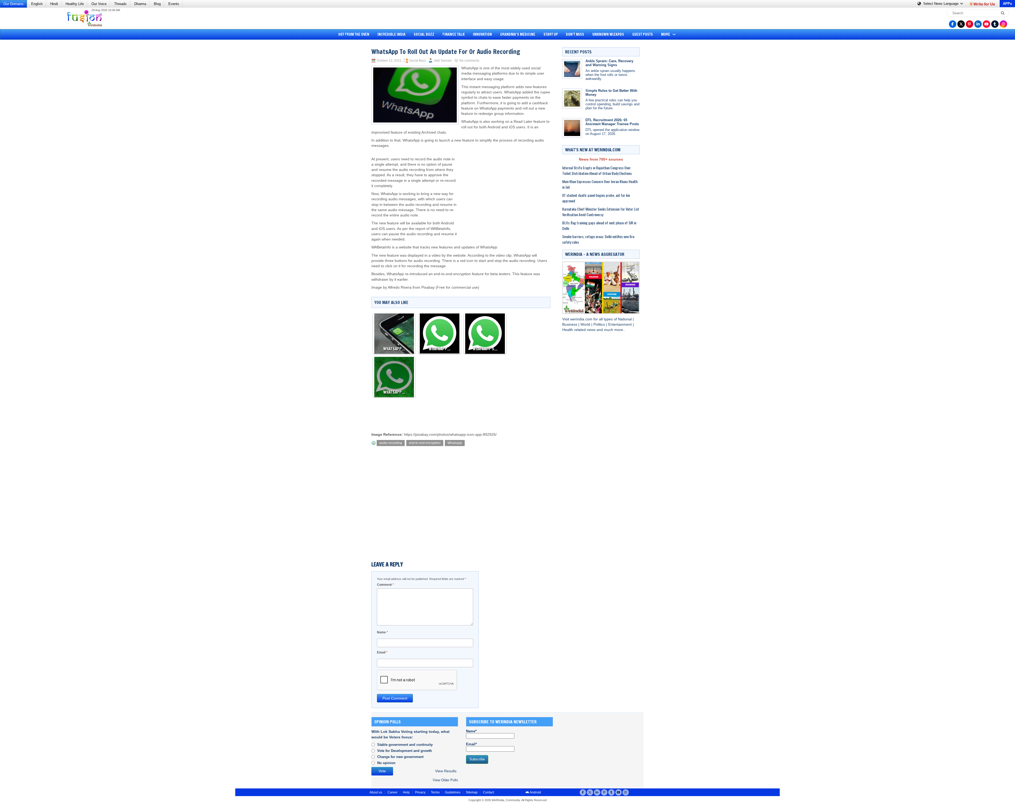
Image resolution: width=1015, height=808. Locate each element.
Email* (471, 744)
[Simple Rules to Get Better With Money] (572, 98)
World (585, 324)
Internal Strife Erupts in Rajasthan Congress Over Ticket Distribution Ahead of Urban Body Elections (597, 170)
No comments (469, 60)
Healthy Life (75, 4)
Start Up (550, 34)
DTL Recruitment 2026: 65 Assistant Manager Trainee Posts (612, 122)
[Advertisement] (24, 123)
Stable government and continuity (405, 745)
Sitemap (472, 792)
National (625, 319)
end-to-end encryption (425, 443)
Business (570, 324)
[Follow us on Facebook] (952, 24)
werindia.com (581, 319)
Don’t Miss (575, 34)
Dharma (140, 4)
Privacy (420, 792)
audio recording (390, 443)
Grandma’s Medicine (517, 34)
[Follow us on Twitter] (961, 24)
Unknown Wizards (608, 34)
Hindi (54, 4)
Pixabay (428, 287)
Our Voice (99, 4)
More (666, 34)
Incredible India (391, 34)
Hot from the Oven (353, 34)
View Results (445, 771)
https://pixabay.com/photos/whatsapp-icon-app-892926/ (450, 435)
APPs (1007, 4)
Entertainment (620, 324)
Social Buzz (424, 34)
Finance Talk (453, 34)
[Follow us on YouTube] (986, 24)
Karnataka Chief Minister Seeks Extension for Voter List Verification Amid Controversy (600, 211)
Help (406, 792)
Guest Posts (642, 34)
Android (535, 792)
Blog (157, 4)
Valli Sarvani (443, 60)
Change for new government (400, 757)
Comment (385, 585)
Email (382, 652)
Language (941, 4)
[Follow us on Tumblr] (995, 24)
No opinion (386, 763)
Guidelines (452, 792)
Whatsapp (454, 443)
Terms (435, 792)
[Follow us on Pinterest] (969, 24)
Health (568, 330)
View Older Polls (445, 780)
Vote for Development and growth (404, 751)
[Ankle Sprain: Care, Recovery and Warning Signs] (572, 69)
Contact (488, 792)
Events (173, 4)
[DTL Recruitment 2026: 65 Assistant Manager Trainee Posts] (572, 128)
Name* (471, 731)
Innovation (482, 34)
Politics (599, 324)
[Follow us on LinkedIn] (978, 24)
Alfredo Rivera (400, 287)
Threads (120, 4)
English (37, 4)
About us (376, 792)
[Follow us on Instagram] (1003, 24)
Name (382, 632)
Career (392, 792)
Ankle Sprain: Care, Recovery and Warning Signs (609, 63)
